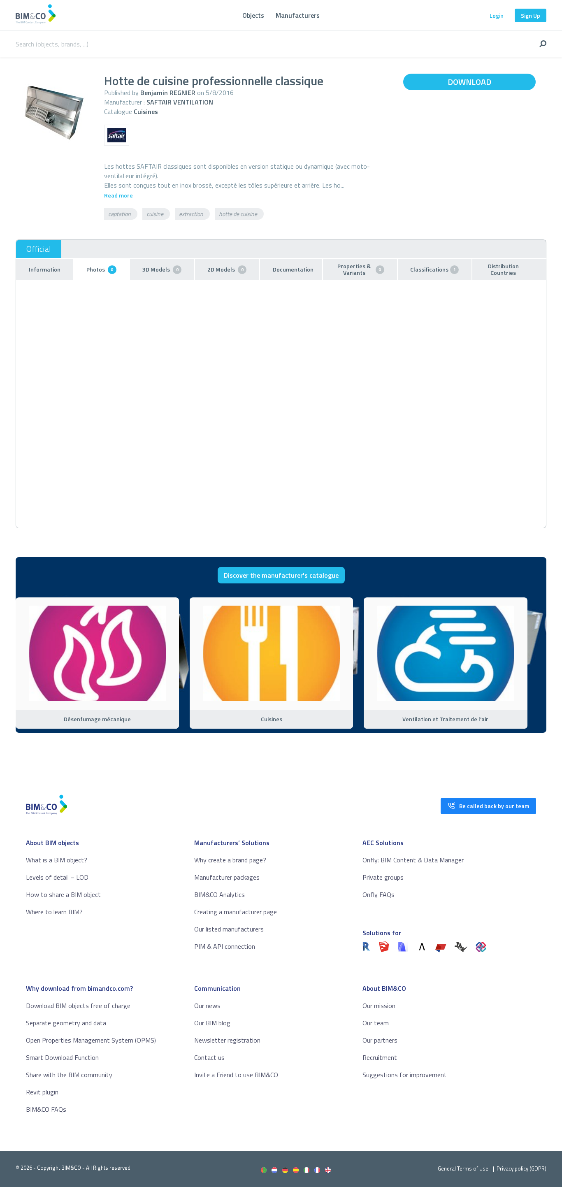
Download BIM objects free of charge (78, 1005)
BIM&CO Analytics (219, 894)
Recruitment (379, 1057)
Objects (253, 15)
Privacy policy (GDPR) (521, 1168)
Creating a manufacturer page (235, 912)
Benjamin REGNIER (167, 93)
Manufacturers (298, 15)
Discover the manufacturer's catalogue (281, 575)
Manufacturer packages (227, 877)
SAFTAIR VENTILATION (179, 102)
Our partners (379, 1040)
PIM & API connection (224, 946)
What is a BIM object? (56, 860)
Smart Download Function (62, 1057)
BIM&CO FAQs (46, 1109)
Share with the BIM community (69, 1075)
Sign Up (530, 15)
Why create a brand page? (230, 860)
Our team (375, 1023)
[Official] (38, 249)
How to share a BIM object (63, 894)
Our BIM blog (212, 1023)
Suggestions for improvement (404, 1075)
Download (469, 81)
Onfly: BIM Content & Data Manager (413, 860)
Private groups (383, 877)
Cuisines (146, 111)
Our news (207, 1005)
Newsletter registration (227, 1040)
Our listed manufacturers (229, 929)
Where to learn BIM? (54, 912)
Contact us (209, 1057)
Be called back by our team (494, 805)
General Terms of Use (463, 1168)
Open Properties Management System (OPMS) (91, 1040)
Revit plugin (42, 1092)
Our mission (378, 1005)
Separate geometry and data (66, 1023)
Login (497, 15)
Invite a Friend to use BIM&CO (236, 1075)
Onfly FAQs (378, 894)
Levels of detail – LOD (57, 877)
